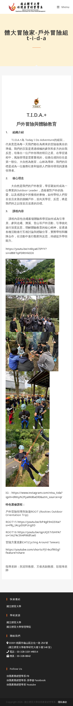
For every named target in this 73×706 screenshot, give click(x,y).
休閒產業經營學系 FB (18, 676)
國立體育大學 (14, 606)
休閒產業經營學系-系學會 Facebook (26, 680)
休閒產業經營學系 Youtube (21, 684)
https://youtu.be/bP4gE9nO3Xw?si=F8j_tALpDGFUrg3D (33, 523)
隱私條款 (62, 702)
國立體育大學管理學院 (19, 626)
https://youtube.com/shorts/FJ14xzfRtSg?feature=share (33, 551)
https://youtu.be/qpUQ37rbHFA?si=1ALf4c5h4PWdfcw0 (33, 533)
